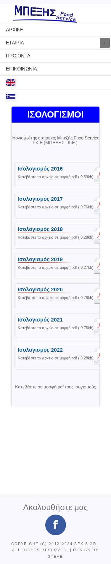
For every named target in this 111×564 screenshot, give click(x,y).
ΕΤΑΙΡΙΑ (15, 42)
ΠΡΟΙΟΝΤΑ (18, 55)
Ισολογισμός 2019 (59, 266)
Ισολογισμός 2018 (59, 235)
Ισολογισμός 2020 (59, 296)
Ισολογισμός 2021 (59, 326)
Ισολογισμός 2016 (59, 175)
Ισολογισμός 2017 (59, 205)
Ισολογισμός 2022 (59, 356)
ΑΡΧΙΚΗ (15, 29)
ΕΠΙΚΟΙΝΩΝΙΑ (21, 68)
